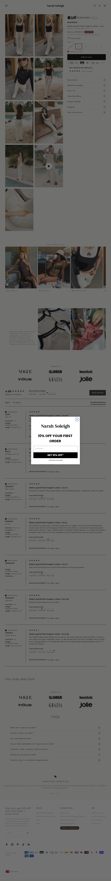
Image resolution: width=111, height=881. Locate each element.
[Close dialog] (77, 419)
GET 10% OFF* (55, 455)
